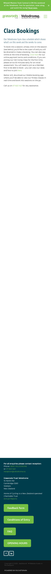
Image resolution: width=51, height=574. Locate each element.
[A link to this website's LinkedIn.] (11, 553)
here (20, 70)
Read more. (33, 8)
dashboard (23, 563)
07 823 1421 (17, 85)
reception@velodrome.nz (15, 471)
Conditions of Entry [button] (18, 519)
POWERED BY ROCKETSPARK (15, 570)
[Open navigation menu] (45, 16)
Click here (34, 54)
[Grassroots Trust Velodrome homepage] (21, 16)
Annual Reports (10, 498)
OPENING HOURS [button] (17, 543)
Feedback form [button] (16, 507)
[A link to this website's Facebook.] (6, 553)
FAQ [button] (9, 531)
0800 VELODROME (18, 466)
